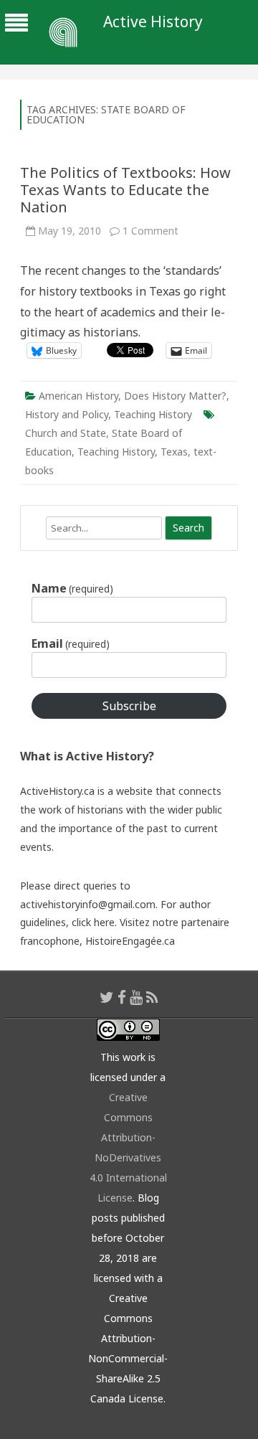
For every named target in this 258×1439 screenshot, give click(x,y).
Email (71, 643)
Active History (153, 22)
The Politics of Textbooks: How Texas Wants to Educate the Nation (125, 190)
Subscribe (129, 706)
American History (78, 395)
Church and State (65, 433)
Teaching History (153, 414)
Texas (174, 451)
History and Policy (66, 414)
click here (93, 922)
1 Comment (150, 230)
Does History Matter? (175, 395)
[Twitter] (107, 997)
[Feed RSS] (152, 997)
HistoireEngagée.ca (130, 941)
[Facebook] (122, 997)
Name (72, 588)
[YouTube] (136, 997)
